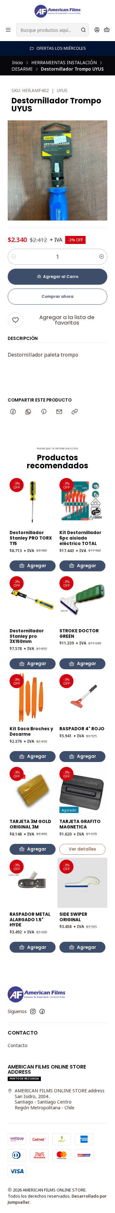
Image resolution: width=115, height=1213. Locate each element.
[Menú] (8, 30)
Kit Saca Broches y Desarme (31, 731)
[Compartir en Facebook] (13, 412)
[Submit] (83, 29)
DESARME (22, 69)
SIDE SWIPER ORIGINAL (73, 917)
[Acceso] (97, 30)
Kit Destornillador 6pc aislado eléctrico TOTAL (80, 538)
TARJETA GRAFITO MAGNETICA (80, 824)
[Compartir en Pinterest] (43, 412)
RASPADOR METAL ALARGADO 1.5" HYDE (30, 920)
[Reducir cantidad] (13, 256)
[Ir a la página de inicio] (57, 11)
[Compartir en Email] (59, 412)
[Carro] (107, 30)
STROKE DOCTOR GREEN (79, 633)
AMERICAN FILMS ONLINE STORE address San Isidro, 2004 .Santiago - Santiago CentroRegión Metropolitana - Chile (59, 1099)
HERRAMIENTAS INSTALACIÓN (64, 62)
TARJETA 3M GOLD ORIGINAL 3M (30, 824)
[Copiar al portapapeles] (74, 412)
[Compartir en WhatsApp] (28, 412)
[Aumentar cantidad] (101, 256)
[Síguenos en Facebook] (42, 1011)
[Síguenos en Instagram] (33, 1011)
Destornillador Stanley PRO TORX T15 (31, 538)
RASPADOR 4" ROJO (81, 729)
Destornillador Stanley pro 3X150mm (27, 636)
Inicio (17, 62)
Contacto (17, 1045)
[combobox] (52, 29)
